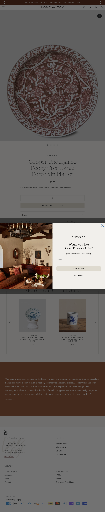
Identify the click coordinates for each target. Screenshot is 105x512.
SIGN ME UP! (79, 269)
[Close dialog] (102, 225)
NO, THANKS (78, 275)
